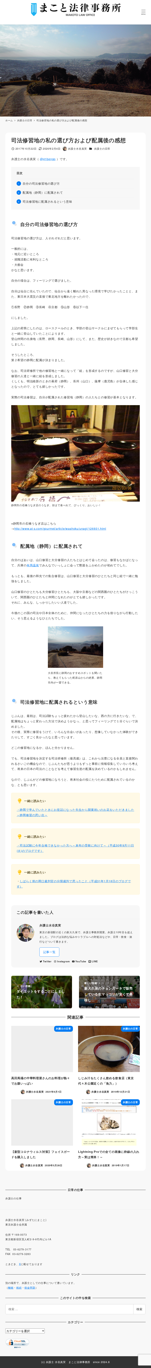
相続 (19, 1287)
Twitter (47, 961)
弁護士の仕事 (13, 1198)
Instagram (63, 961)
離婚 (11, 1287)
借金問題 (29, 1287)
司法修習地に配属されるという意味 (47, 201)
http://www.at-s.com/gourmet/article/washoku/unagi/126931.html (60, 528)
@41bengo (48, 159)
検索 (139, 1309)
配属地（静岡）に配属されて (43, 192)
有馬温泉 (33, 565)
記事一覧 (49, 952)
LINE (95, 961)
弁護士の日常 (102, 148)
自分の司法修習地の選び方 (41, 183)
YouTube (80, 961)
